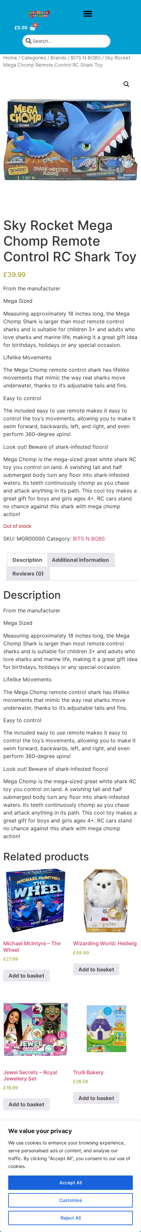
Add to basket (26, 975)
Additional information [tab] (80, 560)
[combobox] (66, 41)
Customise (70, 1200)
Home (10, 58)
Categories (33, 58)
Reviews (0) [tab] (28, 573)
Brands (58, 58)
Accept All (70, 1182)
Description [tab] (27, 560)
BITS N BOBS (86, 58)
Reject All (71, 1218)
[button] (87, 14)
